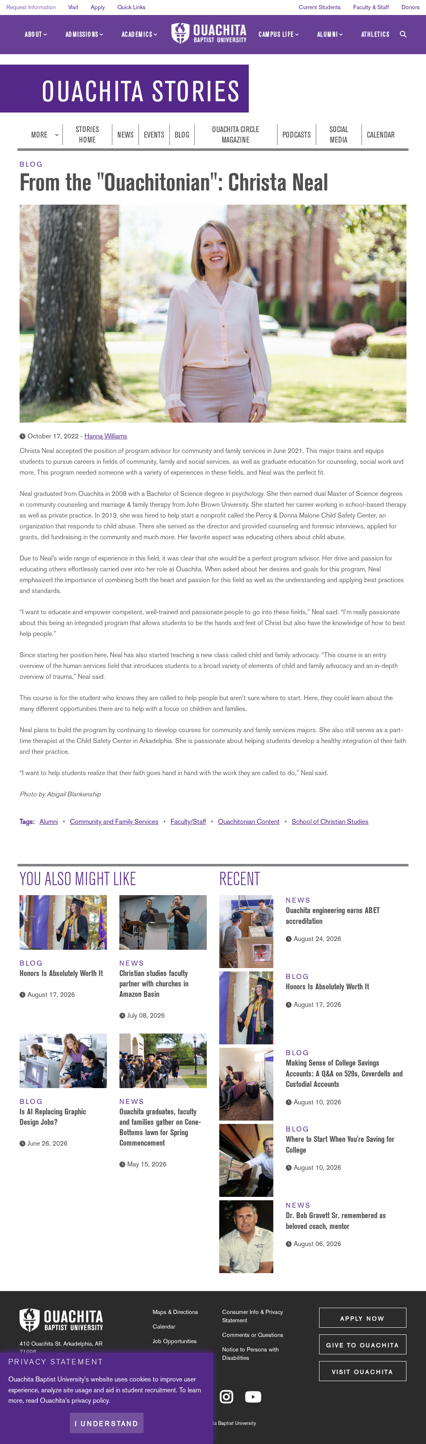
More (40, 135)
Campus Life (276, 34)
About (33, 34)
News (125, 135)
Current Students (320, 7)
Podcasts (296, 135)
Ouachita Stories (141, 92)
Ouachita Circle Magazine (235, 135)
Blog (182, 135)
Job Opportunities (175, 1341)
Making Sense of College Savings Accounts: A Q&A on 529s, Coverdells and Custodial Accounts (344, 1073)
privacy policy (90, 1400)
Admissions (82, 34)
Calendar (381, 135)
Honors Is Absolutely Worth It (61, 973)
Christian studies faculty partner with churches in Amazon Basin (153, 984)
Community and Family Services (114, 822)
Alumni (327, 34)
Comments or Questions (252, 1334)
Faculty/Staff (188, 822)
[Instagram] (226, 1401)
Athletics (376, 34)
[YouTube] (253, 1401)
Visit (73, 7)
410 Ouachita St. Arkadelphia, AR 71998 (61, 1347)
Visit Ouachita (363, 1372)
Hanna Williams (105, 436)
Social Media (338, 135)
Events (154, 135)
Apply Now (362, 1318)
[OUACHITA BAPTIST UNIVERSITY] (208, 33)
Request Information (31, 7)
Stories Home (87, 135)
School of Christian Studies (330, 822)
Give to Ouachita (362, 1345)
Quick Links (131, 7)
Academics (137, 34)
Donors (410, 7)
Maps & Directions (175, 1312)
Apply (98, 7)
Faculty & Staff (371, 7)
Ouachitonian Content (249, 822)
